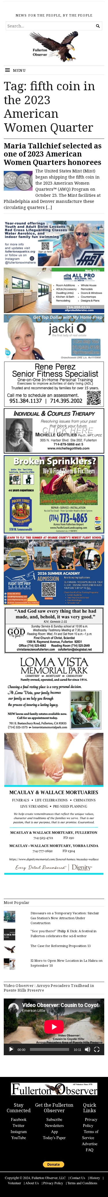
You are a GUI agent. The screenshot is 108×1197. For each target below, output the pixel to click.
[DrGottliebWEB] (54, 452)
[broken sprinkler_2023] (54, 532)
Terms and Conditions (82, 1183)
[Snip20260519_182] (54, 604)
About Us (32, 1183)
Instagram (19, 1131)
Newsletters (54, 1125)
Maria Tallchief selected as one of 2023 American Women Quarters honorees (53, 154)
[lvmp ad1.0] (54, 729)
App (54, 1131)
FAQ (89, 1149)
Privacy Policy (90, 1122)
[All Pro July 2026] (54, 312)
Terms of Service (90, 1134)
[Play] (11, 1049)
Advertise (89, 1143)
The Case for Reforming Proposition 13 (61, 946)
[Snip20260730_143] (54, 652)
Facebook (18, 1119)
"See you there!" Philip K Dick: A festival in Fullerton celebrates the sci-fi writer (63, 933)
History (95, 1177)
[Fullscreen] (97, 1049)
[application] (54, 1027)
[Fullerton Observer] (54, 47)
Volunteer (14, 1183)
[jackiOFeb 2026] (54, 358)
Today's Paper (54, 1137)
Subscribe (54, 1119)
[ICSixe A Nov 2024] (54, 265)
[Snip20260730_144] (54, 406)
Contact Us (77, 1177)
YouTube (18, 1137)
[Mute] (87, 1049)
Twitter (18, 1125)
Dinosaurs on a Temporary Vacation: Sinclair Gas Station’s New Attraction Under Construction (65, 918)
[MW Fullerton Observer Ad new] (54, 874)
